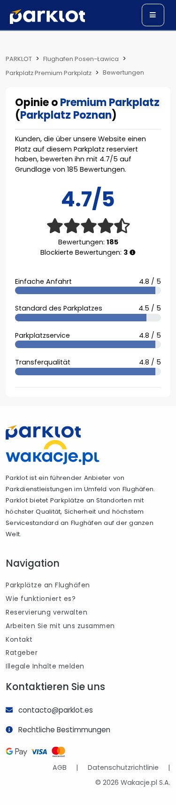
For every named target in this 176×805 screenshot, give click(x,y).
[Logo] (47, 16)
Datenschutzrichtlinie (123, 767)
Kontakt (19, 639)
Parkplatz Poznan (66, 115)
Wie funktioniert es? (41, 598)
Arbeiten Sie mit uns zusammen (60, 625)
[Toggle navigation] (153, 15)
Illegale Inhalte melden (45, 666)
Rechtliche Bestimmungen (64, 730)
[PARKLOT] (43, 432)
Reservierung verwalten (46, 612)
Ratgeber (22, 652)
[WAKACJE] (52, 452)
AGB (60, 767)
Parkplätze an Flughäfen (48, 585)
